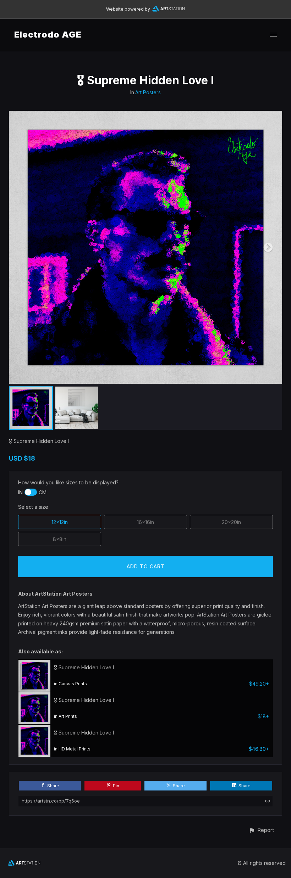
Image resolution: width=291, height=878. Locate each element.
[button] (261, 830)
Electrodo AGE (47, 34)
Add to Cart (146, 566)
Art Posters (148, 92)
